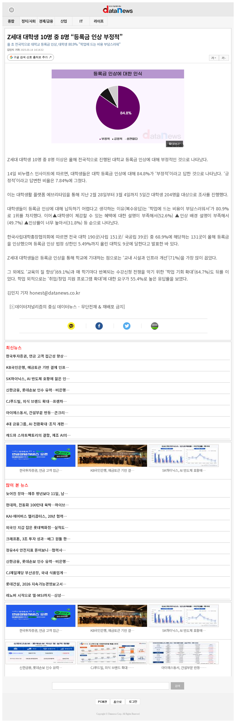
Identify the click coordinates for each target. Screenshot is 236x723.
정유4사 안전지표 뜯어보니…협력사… (36, 550)
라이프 (98, 21)
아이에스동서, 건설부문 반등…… (183, 667)
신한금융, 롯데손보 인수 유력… (40, 667)
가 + (213, 58)
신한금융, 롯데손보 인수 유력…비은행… (37, 390)
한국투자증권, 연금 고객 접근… (40, 470)
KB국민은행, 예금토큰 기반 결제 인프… (37, 367)
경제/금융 (46, 21)
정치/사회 (28, 21)
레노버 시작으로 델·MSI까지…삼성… (35, 595)
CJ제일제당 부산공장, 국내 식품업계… (36, 572)
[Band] (154, 326)
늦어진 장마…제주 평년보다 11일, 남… (37, 493)
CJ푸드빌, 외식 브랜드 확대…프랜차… (36, 401)
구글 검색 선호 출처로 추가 (31, 57)
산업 (63, 21)
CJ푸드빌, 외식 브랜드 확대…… (112, 667)
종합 (11, 21)
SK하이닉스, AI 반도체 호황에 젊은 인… (38, 378)
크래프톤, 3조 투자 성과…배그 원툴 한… (38, 538)
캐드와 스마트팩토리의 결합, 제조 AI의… (38, 435)
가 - (224, 58)
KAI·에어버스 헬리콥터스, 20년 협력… (36, 516)
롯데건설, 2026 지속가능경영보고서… (36, 584)
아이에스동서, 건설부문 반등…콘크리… (37, 412)
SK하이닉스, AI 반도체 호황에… (184, 470)
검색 (177, 685)
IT (81, 21)
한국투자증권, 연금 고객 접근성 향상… (36, 356)
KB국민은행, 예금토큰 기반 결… (112, 470)
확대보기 (174, 144)
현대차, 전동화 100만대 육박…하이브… (37, 505)
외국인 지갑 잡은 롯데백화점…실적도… (37, 527)
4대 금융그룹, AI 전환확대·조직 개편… (37, 424)
